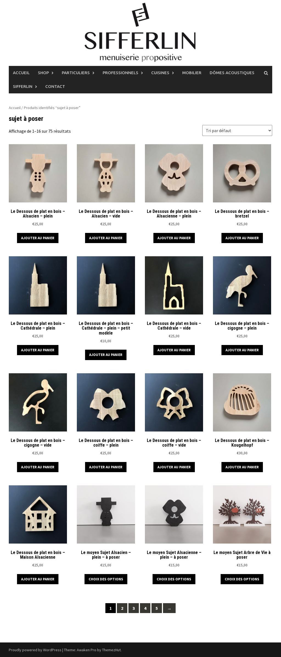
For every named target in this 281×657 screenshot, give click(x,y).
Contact (55, 86)
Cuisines (160, 72)
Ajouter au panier (37, 238)
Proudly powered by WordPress (35, 649)
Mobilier (191, 72)
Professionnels (120, 72)
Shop (43, 72)
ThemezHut (111, 649)
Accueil (21, 72)
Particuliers (76, 72)
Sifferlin (22, 86)
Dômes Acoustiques (232, 72)
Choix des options (106, 579)
